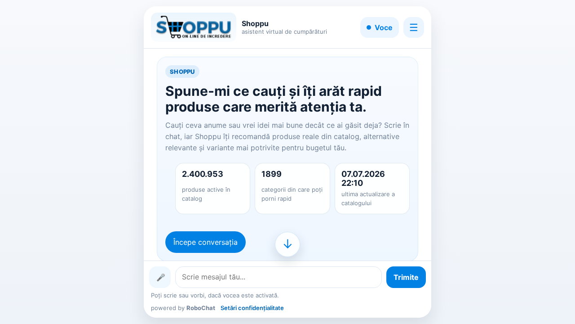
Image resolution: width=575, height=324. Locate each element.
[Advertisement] (59, 162)
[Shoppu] (193, 27)
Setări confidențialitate (252, 307)
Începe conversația (205, 242)
